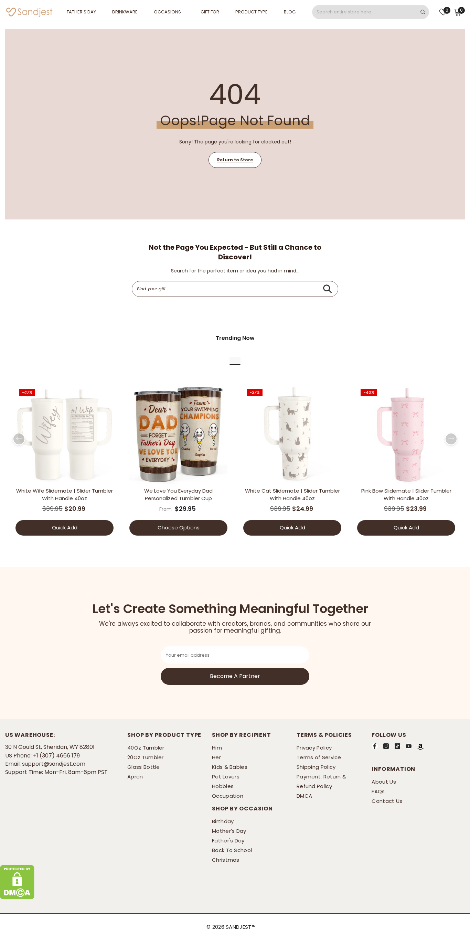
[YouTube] (409, 746)
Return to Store (235, 160)
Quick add (64, 527)
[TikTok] (397, 746)
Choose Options (179, 527)
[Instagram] (386, 746)
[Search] (370, 12)
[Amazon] (420, 746)
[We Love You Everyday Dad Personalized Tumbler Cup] (178, 435)
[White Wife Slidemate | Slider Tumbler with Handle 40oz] (64, 435)
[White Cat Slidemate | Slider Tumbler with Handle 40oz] (292, 435)
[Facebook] (375, 746)
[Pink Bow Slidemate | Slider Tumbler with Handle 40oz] (406, 435)
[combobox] (364, 12)
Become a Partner (235, 676)
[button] (19, 439)
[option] (64, 463)
